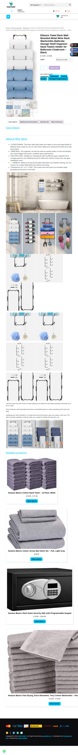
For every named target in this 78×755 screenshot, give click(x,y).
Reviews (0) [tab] (44, 122)
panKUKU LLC (47, 736)
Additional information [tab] (29, 122)
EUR (74, 54)
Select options (31, 501)
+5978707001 (21, 12)
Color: (42, 59)
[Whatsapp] (4, 751)
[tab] (8, 17)
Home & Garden (16, 28)
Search (70, 5)
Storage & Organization (58, 79)
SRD (74, 45)
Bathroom (26, 28)
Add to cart (54, 68)
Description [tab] (13, 122)
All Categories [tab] (35, 5)
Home (8, 28)
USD (74, 49)
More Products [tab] (56, 122)
